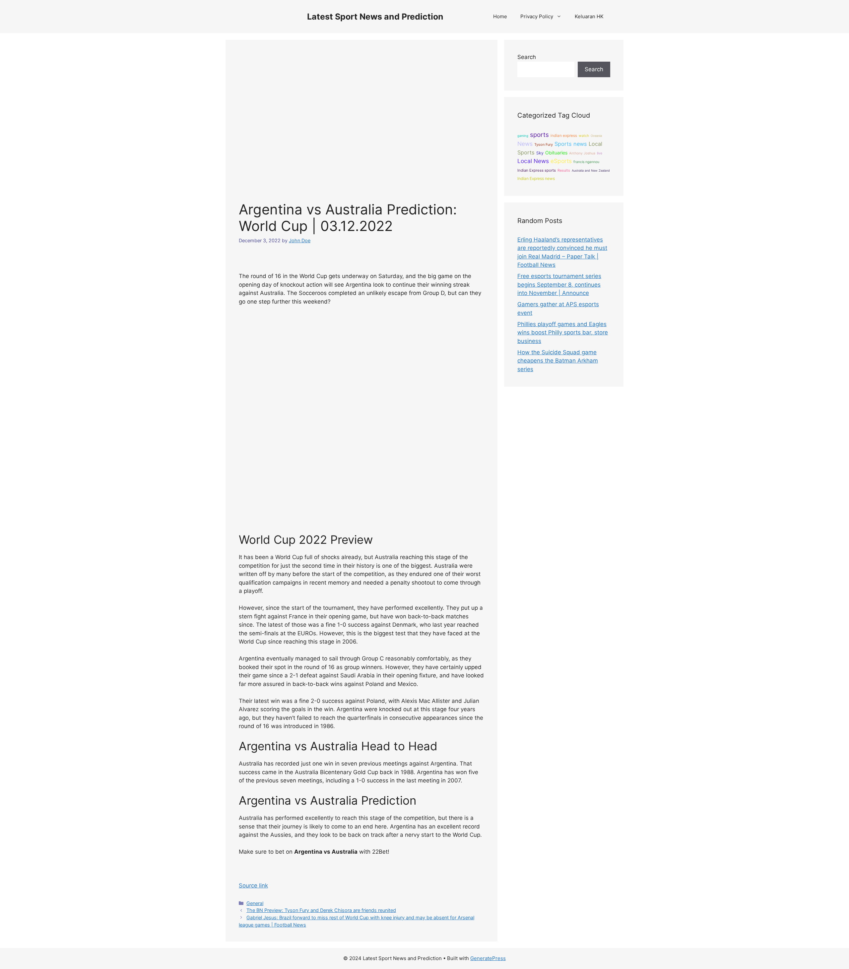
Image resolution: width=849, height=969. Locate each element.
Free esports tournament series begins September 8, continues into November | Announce (559, 284)
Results (563, 170)
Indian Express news (536, 178)
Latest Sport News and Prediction (375, 17)
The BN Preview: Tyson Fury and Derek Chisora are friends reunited (321, 910)
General (254, 903)
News (525, 143)
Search (526, 57)
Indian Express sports (536, 170)
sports (539, 135)
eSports (561, 160)
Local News (533, 160)
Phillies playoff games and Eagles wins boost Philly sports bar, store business (562, 332)
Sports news (571, 144)
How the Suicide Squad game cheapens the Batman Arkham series (557, 360)
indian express (564, 135)
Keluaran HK (589, 16)
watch (584, 136)
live (599, 153)
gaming (522, 136)
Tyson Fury (543, 144)
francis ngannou (586, 162)
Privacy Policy (536, 16)
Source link (253, 885)
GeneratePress (488, 958)
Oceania (596, 136)
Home (500, 16)
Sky (540, 152)
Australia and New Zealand (591, 170)
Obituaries (556, 152)
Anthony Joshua (582, 153)
